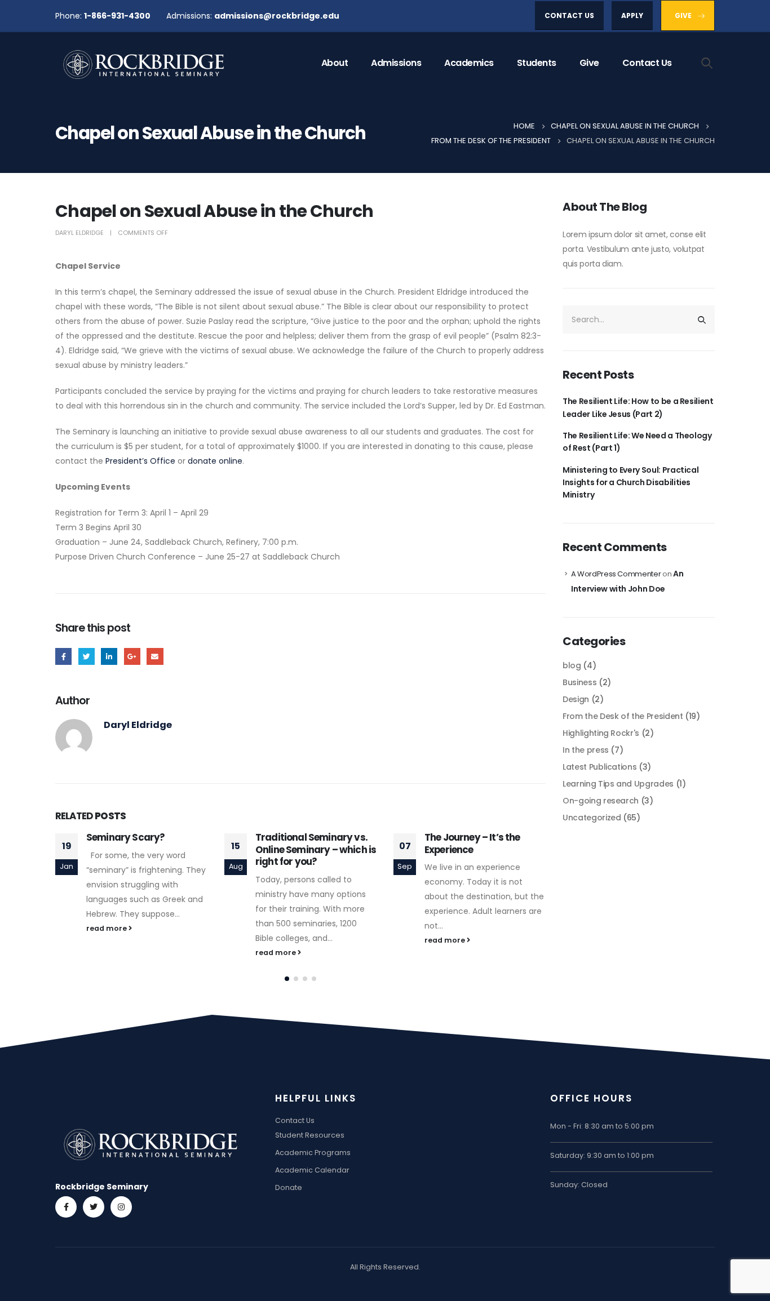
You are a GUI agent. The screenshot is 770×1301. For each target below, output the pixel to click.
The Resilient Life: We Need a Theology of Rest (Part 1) (637, 442)
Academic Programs (313, 1152)
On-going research (601, 800)
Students (536, 62)
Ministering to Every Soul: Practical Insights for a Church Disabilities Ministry (630, 482)
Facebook (63, 656)
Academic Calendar (312, 1170)
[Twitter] (93, 1207)
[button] (286, 979)
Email (155, 656)
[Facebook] (66, 1207)
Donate (288, 1187)
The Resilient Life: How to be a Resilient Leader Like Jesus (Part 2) (638, 407)
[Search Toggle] (707, 62)
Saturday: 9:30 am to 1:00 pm (602, 1155)
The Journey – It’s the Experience (472, 843)
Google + (132, 656)
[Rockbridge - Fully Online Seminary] (145, 63)
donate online (215, 461)
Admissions (396, 62)
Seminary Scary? (125, 837)
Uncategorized (592, 817)
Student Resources (309, 1135)
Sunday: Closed (579, 1184)
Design (576, 699)
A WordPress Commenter (616, 574)
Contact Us (647, 62)
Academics (469, 62)
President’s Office (140, 461)
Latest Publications (599, 766)
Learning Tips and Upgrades (618, 783)
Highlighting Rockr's (601, 733)
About (334, 62)
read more (107, 928)
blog (572, 665)
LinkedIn (109, 656)
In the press (586, 750)
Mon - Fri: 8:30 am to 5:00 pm (602, 1126)
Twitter (86, 656)
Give (589, 62)
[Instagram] (121, 1207)
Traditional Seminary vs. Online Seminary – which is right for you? (315, 850)
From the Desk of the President (623, 716)
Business (579, 682)
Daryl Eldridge (79, 232)
